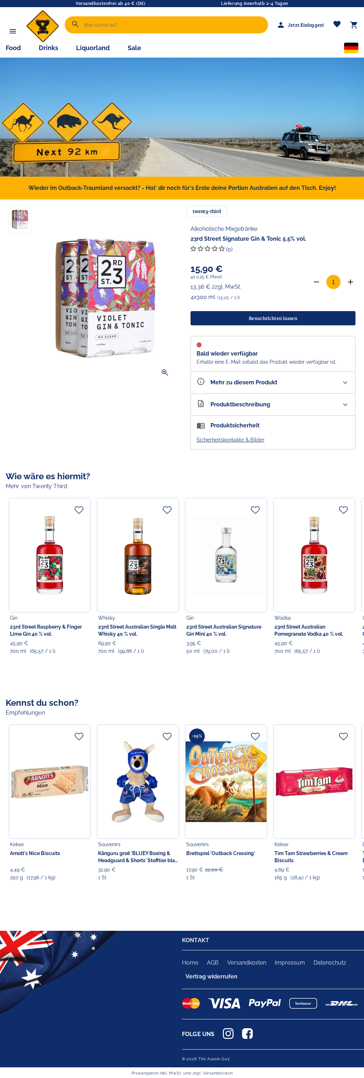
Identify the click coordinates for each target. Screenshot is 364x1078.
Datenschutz (330, 962)
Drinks (48, 48)
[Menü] (13, 31)
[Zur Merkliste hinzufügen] (79, 510)
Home (190, 962)
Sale (134, 48)
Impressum (290, 962)
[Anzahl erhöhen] (350, 281)
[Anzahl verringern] (316, 281)
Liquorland (93, 48)
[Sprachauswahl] (351, 49)
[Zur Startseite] (42, 40)
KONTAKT (195, 940)
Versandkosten (246, 962)
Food (13, 48)
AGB (213, 962)
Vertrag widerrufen (211, 976)
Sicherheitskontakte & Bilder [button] (230, 440)
